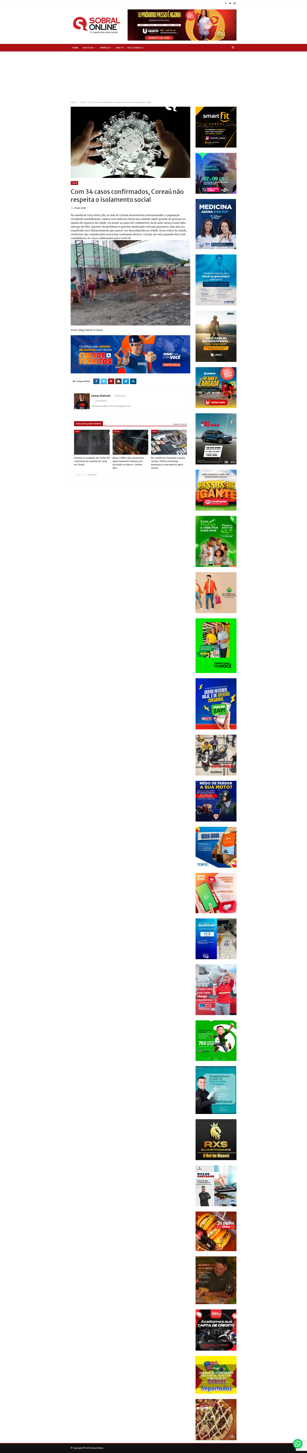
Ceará (74, 183)
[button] (298, 1444)
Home (75, 47)
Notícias (117, 431)
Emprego (105, 47)
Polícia (154, 431)
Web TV (120, 47)
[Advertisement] (153, 75)
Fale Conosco (135, 47)
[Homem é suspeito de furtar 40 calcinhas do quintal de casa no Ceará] (92, 442)
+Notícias (88, 47)
